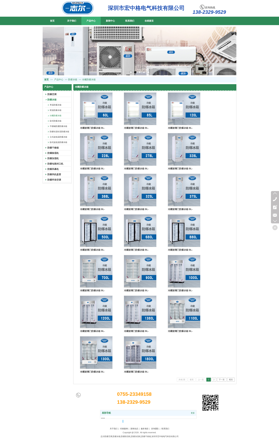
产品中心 (58, 79)
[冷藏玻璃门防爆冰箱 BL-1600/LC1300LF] (96, 352)
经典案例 (124, 429)
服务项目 (145, 429)
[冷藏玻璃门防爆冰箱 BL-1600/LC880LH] (184, 230)
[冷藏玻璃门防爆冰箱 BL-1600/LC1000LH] (184, 271)
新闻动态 (134, 429)
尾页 (231, 379)
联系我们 (165, 429)
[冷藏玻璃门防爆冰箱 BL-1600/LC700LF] (96, 271)
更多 (193, 413)
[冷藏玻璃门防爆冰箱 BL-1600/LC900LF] (140, 271)
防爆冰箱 (72, 79)
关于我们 (114, 429)
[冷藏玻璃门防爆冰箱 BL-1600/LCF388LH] (96, 190)
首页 (46, 79)
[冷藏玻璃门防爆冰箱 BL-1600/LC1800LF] (140, 352)
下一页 (222, 379)
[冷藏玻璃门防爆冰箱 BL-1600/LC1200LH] (96, 312)
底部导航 (106, 413)
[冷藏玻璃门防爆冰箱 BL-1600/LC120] (184, 108)
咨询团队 (155, 429)
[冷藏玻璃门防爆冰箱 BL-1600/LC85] (140, 108)
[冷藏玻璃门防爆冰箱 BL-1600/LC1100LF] (184, 312)
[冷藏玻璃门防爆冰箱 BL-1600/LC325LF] (140, 190)
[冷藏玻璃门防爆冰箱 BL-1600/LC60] (96, 108)
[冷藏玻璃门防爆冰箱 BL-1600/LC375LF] (184, 190)
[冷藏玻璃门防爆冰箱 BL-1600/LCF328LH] (184, 149)
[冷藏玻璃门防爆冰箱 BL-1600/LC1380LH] (140, 312)
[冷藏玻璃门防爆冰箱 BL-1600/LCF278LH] (140, 149)
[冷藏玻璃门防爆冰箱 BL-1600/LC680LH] (140, 230)
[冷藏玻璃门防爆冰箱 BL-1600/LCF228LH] (96, 149)
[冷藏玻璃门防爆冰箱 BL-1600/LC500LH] (96, 230)
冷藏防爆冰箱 (89, 79)
